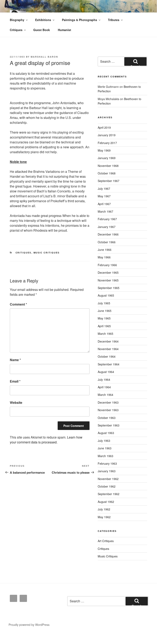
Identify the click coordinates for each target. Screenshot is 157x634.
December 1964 (108, 341)
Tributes (113, 20)
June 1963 (104, 448)
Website (16, 402)
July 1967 (104, 188)
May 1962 (104, 517)
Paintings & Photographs (79, 20)
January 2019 (107, 135)
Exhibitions (43, 20)
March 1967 (105, 211)
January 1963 (107, 471)
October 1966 (107, 242)
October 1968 (107, 173)
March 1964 (105, 395)
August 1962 (106, 502)
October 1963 (107, 418)
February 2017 (107, 143)
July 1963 (104, 441)
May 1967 (104, 196)
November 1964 (108, 349)
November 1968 (108, 166)
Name (15, 359)
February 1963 (107, 463)
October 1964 (107, 356)
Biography (17, 20)
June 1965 (104, 311)
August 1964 (106, 372)
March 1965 (105, 334)
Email (15, 381)
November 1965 (108, 280)
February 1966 (107, 265)
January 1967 (107, 227)
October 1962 (107, 486)
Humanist (64, 30)
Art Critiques (106, 541)
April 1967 (104, 204)
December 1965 (108, 272)
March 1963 (105, 456)
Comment (18, 304)
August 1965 (106, 295)
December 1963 (108, 402)
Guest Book (41, 30)
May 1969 (104, 150)
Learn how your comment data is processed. (46, 439)
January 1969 (107, 158)
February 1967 (107, 219)
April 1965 (104, 326)
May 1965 (104, 318)
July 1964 (104, 379)
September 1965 (108, 288)
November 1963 (108, 410)
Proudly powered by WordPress (29, 625)
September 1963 (108, 425)
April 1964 (104, 387)
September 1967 (108, 181)
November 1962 (108, 479)
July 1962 (104, 509)
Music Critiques (47, 252)
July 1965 (104, 303)
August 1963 (106, 433)
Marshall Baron (44, 56)
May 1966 (104, 257)
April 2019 (104, 127)
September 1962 (108, 494)
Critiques (16, 30)
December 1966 (108, 234)
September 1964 (108, 364)
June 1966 (104, 250)
